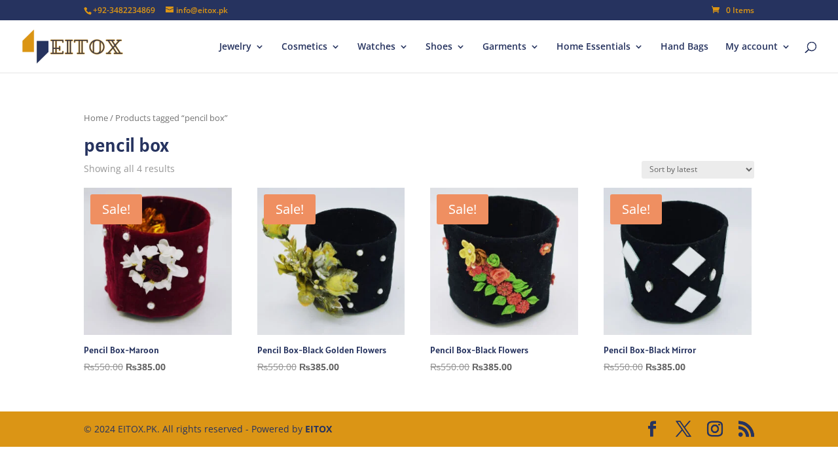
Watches (376, 47)
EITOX (318, 429)
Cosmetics (304, 47)
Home (96, 118)
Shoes (439, 47)
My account (751, 47)
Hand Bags (684, 47)
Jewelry (235, 47)
